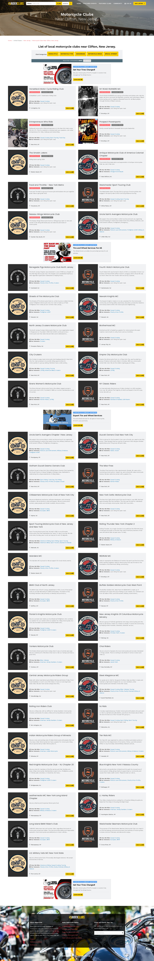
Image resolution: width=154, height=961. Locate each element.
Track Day (62, 137)
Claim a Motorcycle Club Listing (72, 938)
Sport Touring (54, 137)
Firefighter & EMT (132, 230)
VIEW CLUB (69, 108)
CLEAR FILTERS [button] (87, 60)
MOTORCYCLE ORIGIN (95, 54)
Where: (29, 3)
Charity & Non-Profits (46, 283)
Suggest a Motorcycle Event (70, 932)
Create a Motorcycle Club (70, 929)
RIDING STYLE (53, 54)
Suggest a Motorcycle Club (70, 926)
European (57, 481)
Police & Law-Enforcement (118, 230)
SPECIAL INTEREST (111, 54)
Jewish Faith (114, 662)
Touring (52, 368)
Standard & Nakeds (116, 399)
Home (79, 3)
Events (65, 3)
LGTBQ (42, 370)
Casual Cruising (44, 101)
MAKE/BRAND (80, 54)
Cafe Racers (126, 399)
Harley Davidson (51, 662)
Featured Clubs (105, 3)
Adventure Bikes (50, 370)
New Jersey (27, 40)
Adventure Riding (45, 541)
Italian (112, 450)
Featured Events (89, 3)
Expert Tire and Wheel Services (87, 415)
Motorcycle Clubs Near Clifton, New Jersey (45, 40)
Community (118, 3)
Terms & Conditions (36, 942)
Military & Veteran (62, 450)
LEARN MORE (77, 79)
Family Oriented (129, 691)
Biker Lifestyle (44, 660)
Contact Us (33, 945)
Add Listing (139, 3)
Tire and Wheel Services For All (87, 248)
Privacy (32, 939)
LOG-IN (128, 3)
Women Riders (44, 399)
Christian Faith (114, 633)
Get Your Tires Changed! (84, 70)
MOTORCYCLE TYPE (67, 54)
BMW (48, 510)
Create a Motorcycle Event (70, 935)
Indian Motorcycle (52, 751)
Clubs (59, 3)
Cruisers (56, 283)
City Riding (58, 479)
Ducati (117, 450)
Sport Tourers (55, 542)
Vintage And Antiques (116, 171)
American (43, 662)
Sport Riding (44, 479)
